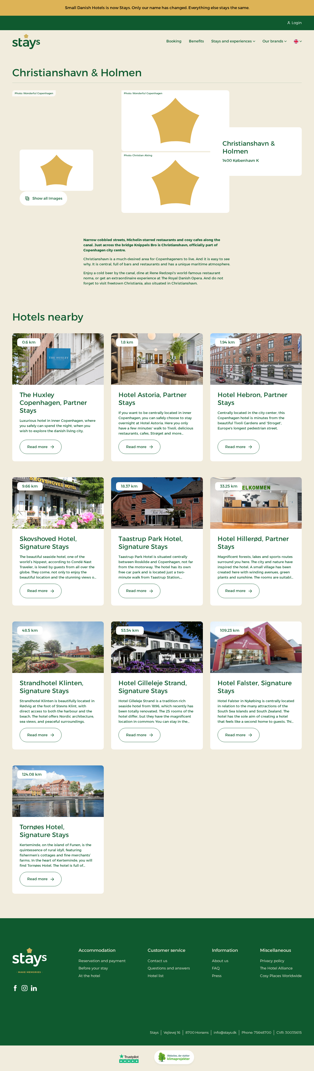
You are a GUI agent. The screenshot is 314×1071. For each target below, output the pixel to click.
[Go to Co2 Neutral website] (174, 1058)
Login (297, 22)
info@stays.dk (225, 1032)
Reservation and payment (102, 960)
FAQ (216, 968)
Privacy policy (272, 960)
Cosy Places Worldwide (281, 975)
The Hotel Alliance (276, 968)
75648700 (262, 1032)
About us (220, 960)
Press (217, 975)
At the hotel (89, 975)
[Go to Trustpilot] (129, 1058)
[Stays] (26, 41)
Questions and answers (169, 968)
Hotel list (156, 975)
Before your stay (93, 968)
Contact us (157, 960)
